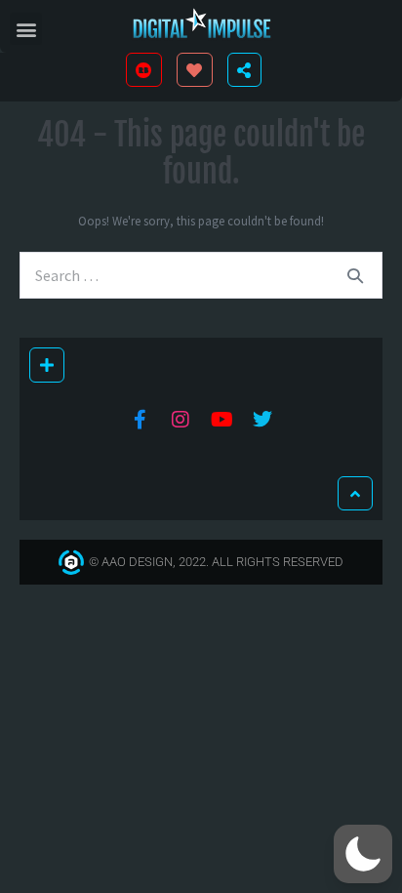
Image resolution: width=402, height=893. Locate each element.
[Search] (355, 275)
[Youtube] (221, 419)
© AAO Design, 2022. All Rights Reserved (216, 561)
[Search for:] (201, 276)
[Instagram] (180, 419)
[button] (26, 29)
